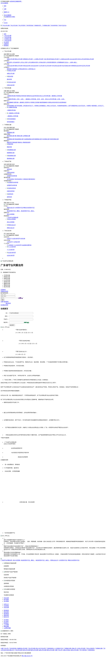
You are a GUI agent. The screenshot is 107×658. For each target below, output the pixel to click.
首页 (5, 34)
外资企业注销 (26, 65)
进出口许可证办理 (40, 648)
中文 (5, 19)
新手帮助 (6, 599)
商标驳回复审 (26, 142)
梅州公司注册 (34, 650)
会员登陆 (6, 605)
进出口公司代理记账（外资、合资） (55, 99)
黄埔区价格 (7, 277)
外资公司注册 (81, 648)
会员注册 (6, 607)
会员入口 (6, 604)
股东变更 (9, 62)
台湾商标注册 (26, 135)
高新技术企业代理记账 (32, 95)
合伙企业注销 (34, 65)
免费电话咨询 (4, 291)
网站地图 (6, 626)
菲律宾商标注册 (54, 139)
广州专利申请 (12, 648)
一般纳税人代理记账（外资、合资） (35, 99)
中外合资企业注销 (56, 65)
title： (7, 313)
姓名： (7, 316)
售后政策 (6, 610)
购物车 (6, 12)
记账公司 (74, 648)
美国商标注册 (10, 139)
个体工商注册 (47, 59)
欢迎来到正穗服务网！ (16, 1)
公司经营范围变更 (51, 62)
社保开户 (9, 238)
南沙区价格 (7, 286)
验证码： (6, 322)
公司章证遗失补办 (23, 69)
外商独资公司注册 (28, 59)
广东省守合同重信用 (12, 217)
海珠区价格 (7, 278)
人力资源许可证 (58, 648)
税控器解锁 (10, 102)
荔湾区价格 (7, 281)
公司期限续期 (60, 62)
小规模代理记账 (11, 95)
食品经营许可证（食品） (28, 211)
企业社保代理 (16, 238)
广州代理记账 (7, 37)
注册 (5, 9)
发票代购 (15, 102)
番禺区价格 (7, 285)
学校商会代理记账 (21, 95)
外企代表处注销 (66, 65)
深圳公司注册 (26, 650)
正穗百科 (6, 43)
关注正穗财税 (4, 3)
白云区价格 (7, 280)
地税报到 (14, 69)
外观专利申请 (10, 172)
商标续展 (14, 142)
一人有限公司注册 (38, 59)
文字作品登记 (10, 179)
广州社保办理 (7, 40)
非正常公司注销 (85, 65)
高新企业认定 (10, 207)
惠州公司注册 (50, 650)
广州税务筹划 (50, 648)
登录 (5, 6)
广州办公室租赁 (89, 648)
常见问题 (6, 598)
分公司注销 (48, 65)
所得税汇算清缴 (34, 102)
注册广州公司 (4, 648)
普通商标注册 (10, 132)
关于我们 (6, 619)
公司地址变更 (42, 62)
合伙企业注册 (73, 59)
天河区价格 (7, 275)
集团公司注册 (55, 59)
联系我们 (6, 45)
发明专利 (9, 169)
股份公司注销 (18, 65)
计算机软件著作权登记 (29, 179)
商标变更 (9, 142)
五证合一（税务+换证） (70, 62)
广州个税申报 (82, 650)
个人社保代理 (17, 245)
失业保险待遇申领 (26, 245)
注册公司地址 (66, 650)
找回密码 (5, 301)
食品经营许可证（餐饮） (14, 211)
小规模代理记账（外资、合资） (15, 99)
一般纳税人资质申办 (24, 102)
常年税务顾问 (10, 105)
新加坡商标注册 (19, 139)
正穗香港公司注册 (22, 648)
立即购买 (3, 289)
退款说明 (6, 615)
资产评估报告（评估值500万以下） (24, 105)
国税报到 (9, 69)
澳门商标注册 (18, 135)
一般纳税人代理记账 (56, 95)
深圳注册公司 (10, 650)
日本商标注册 (46, 139)
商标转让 (20, 142)
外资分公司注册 (81, 59)
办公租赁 (6, 42)
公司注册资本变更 (33, 62)
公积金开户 (10, 241)
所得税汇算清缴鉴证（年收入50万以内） (45, 105)
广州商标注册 (7, 39)
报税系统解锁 (43, 102)
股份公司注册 (18, 59)
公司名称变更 (16, 62)
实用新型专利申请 (12, 175)
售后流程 (6, 612)
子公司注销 (41, 65)
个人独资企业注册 (64, 59)
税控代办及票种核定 (60, 102)
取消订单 (6, 617)
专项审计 (88, 105)
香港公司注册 (90, 59)
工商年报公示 (31, 69)
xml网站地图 (7, 628)
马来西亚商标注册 (29, 139)
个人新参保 (10, 245)
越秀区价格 (7, 283)
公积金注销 (16, 241)
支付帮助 (6, 601)
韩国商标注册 (38, 139)
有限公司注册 (10, 59)
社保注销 (22, 238)
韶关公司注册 (74, 650)
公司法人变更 (24, 62)
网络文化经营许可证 (29, 207)
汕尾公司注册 (42, 650)
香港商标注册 (10, 135)
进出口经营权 (10, 214)
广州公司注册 (7, 35)
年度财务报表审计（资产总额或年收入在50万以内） (71, 105)
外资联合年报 (51, 102)
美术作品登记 (18, 179)
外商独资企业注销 (76, 65)
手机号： (6, 319)
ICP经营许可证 (19, 207)
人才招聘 (6, 624)
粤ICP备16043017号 (27, 656)
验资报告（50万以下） (98, 105)
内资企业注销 (10, 65)
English (6, 22)
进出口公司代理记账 (44, 95)
